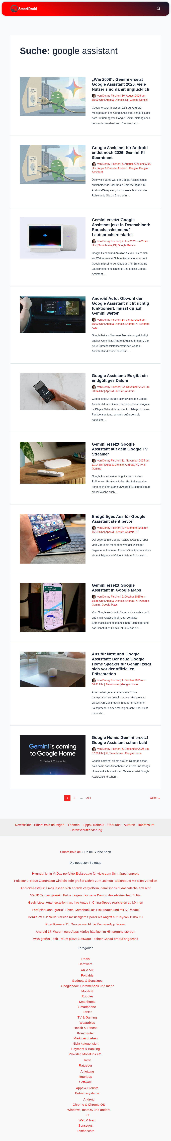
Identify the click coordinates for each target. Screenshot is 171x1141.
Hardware (85, 964)
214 (88, 797)
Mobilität (87, 991)
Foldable (87, 975)
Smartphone (87, 1007)
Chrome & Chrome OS (89, 1104)
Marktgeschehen (85, 1038)
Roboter (87, 996)
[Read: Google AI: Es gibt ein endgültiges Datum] (53, 391)
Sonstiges (85, 1125)
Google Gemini (139, 99)
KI (126, 99)
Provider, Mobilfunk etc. (85, 1054)
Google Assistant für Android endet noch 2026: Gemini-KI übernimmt (120, 152)
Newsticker (23, 825)
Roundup (85, 1076)
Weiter (155, 797)
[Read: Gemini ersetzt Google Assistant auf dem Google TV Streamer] (53, 462)
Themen (74, 825)
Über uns (114, 825)
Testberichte (85, 1131)
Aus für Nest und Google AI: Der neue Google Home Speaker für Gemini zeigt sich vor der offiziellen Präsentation (121, 664)
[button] (159, 9)
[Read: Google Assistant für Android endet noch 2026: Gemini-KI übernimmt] (53, 164)
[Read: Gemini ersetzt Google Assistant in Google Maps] (53, 607)
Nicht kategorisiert (85, 1043)
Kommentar (85, 1033)
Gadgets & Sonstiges (87, 980)
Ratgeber (85, 1065)
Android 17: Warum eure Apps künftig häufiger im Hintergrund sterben (85, 931)
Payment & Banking (85, 1049)
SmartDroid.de (70, 852)
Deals (85, 959)
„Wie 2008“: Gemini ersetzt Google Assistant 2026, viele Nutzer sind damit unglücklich (120, 84)
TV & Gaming (87, 1017)
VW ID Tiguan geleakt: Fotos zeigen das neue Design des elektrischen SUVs (85, 895)
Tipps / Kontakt (93, 825)
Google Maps (110, 604)
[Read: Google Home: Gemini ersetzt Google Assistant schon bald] (53, 754)
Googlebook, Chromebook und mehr (87, 986)
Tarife (87, 1060)
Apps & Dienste (114, 99)
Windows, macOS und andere (88, 1110)
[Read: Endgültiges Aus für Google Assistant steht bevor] (53, 538)
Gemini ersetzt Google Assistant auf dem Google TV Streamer (120, 449)
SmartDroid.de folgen (49, 825)
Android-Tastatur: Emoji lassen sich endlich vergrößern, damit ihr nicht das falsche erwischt (85, 888)
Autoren (129, 825)
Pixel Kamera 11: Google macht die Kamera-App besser (85, 924)
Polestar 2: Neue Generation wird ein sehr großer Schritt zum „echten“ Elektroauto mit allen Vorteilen (85, 880)
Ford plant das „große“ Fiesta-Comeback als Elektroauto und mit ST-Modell (85, 910)
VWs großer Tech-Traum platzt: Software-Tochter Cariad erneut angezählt (85, 939)
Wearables (87, 1022)
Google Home (129, 684)
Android (122, 168)
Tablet (87, 1012)
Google (133, 168)
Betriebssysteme (87, 1093)
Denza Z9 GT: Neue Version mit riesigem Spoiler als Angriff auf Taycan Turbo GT (85, 917)
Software (85, 1082)
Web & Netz (87, 1120)
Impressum (146, 825)
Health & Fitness (85, 1028)
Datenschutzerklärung (86, 830)
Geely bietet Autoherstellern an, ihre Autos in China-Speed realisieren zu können (85, 902)
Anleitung (87, 1071)
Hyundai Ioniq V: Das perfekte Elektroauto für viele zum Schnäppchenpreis (85, 873)
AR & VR (87, 970)
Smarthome (105, 245)
